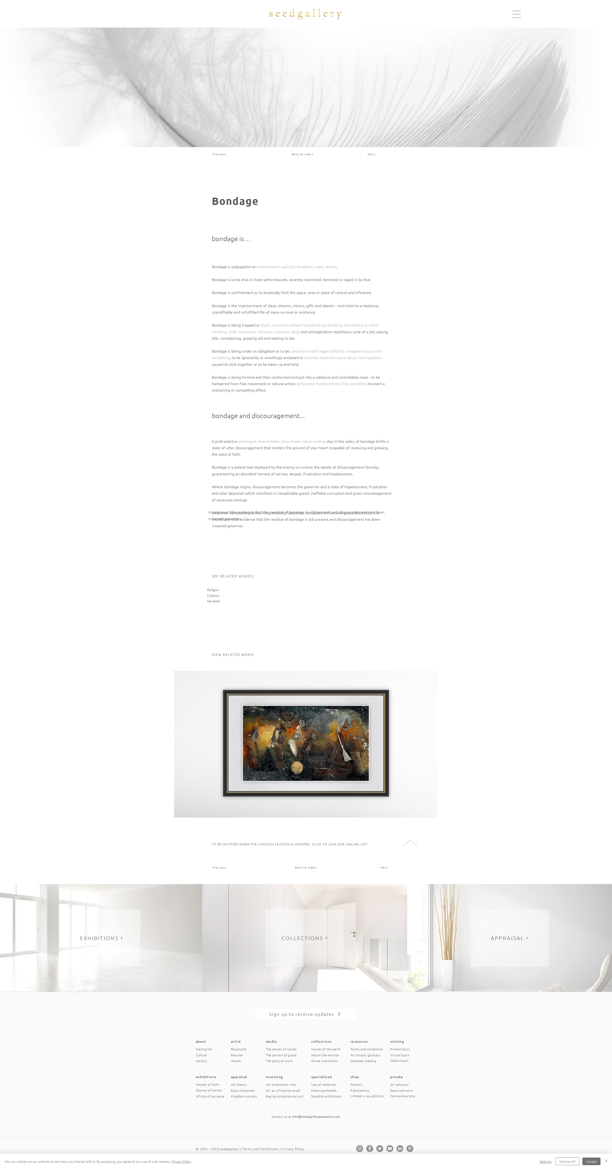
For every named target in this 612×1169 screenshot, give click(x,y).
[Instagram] (359, 1148)
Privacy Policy (293, 1149)
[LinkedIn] (399, 1148)
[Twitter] (379, 1148)
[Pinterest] (409, 1148)
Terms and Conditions (260, 1149)
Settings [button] (546, 1161)
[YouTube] (389, 1148)
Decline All (567, 1161)
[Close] (606, 1161)
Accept (591, 1161)
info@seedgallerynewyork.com (316, 1116)
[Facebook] (369, 1148)
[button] (517, 14)
